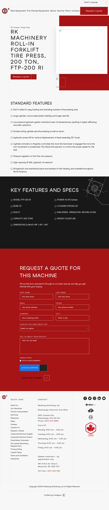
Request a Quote (17, 431)
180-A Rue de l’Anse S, (48, 464)
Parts (67, 11)
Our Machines (16, 408)
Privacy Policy (16, 449)
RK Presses (15, 27)
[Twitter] (90, 398)
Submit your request (32, 378)
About (53, 11)
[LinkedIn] (99, 398)
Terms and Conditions (19, 456)
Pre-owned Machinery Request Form (19, 444)
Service (60, 11)
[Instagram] (94, 398)
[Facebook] (85, 398)
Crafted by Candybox (52, 495)
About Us (14, 405)
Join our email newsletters (31, 360)
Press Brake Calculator (20, 440)
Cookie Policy (16, 452)
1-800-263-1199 (53, 471)
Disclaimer (15, 459)
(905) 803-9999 (51, 421)
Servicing (14, 415)
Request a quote (94, 11)
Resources (15, 418)
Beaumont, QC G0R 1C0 (48, 466)
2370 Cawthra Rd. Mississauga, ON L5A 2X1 (49, 416)
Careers (14, 424)
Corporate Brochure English (22, 434)
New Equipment (18, 11)
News (13, 421)
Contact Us (15, 428)
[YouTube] (104, 398)
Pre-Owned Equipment (38, 11)
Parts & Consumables (19, 412)
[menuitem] (18, 11)
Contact (75, 11)
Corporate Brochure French (21, 437)
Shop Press (25, 27)
